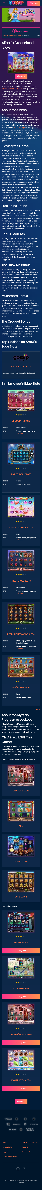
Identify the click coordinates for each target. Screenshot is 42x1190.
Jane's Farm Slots (21, 687)
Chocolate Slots (21, 421)
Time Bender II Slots (21, 474)
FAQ (4, 1142)
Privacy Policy (8, 1147)
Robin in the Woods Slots (21, 634)
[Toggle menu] (4, 3)
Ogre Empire (21, 896)
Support (6, 1152)
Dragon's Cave (21, 790)
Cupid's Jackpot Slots (21, 527)
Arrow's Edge (19, 127)
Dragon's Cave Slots (21, 1034)
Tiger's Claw (21, 861)
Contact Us (26, 1152)
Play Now (34, 3)
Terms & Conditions (29, 1142)
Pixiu (21, 826)
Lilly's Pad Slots (21, 988)
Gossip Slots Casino (21, 366)
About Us (25, 1147)
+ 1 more (20, 433)
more (38, 709)
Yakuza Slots (21, 942)
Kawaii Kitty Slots (21, 1080)
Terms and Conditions (11, 1157)
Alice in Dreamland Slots (12, 89)
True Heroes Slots (21, 581)
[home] (17, 4)
